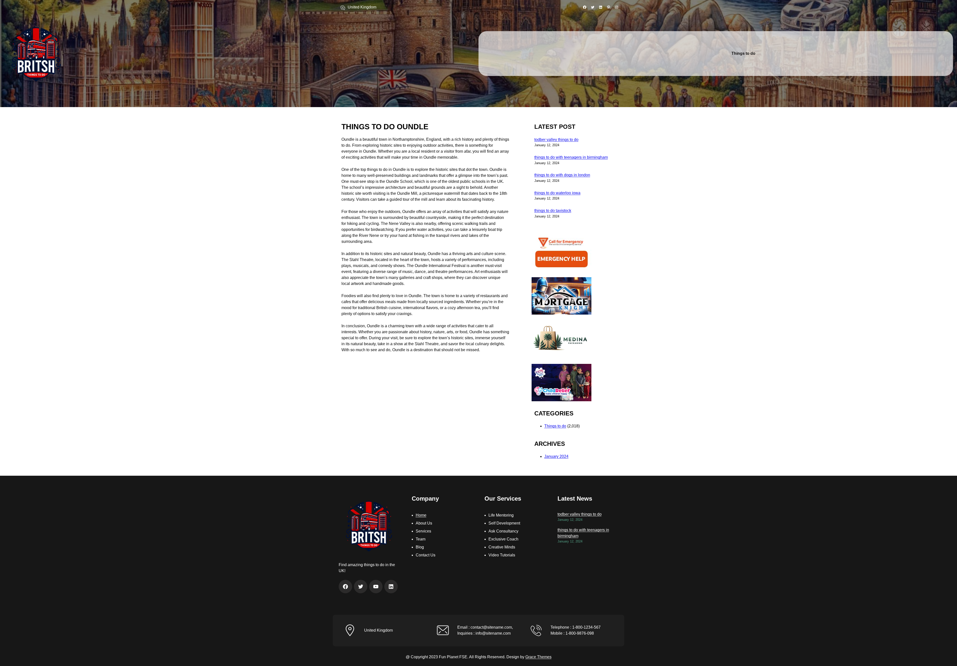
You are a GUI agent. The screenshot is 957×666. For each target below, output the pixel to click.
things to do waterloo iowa (557, 193)
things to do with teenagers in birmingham (571, 157)
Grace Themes (538, 657)
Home (421, 515)
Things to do (555, 426)
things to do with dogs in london (562, 175)
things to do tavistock (552, 210)
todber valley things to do (556, 139)
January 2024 (556, 456)
